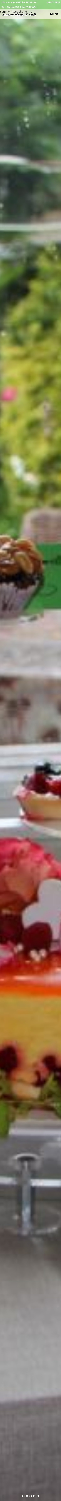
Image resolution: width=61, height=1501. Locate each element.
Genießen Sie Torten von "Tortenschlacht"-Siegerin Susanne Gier (23, 1496)
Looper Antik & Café (19, 14)
